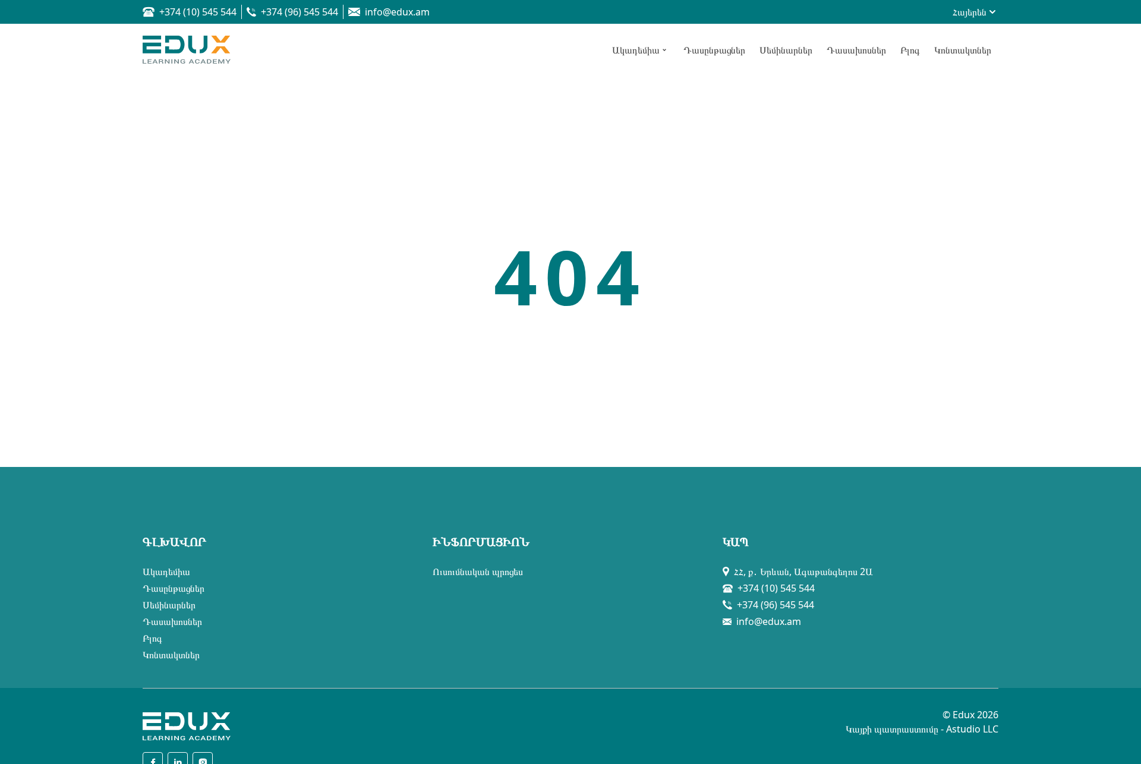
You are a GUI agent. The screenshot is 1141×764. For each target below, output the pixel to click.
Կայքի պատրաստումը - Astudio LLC (922, 728)
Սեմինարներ (169, 604)
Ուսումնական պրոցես (478, 571)
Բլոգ (152, 638)
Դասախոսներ (172, 621)
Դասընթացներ (173, 588)
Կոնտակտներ (171, 654)
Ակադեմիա (166, 571)
